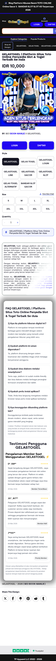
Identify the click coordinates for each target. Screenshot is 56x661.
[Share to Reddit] (35, 598)
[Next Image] (51, 102)
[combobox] (27, 31)
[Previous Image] (5, 102)
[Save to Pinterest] (28, 598)
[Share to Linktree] (20, 598)
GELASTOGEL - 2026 (24, 584)
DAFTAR (42, 145)
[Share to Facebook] (13, 598)
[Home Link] (18, 22)
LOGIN (37, 24)
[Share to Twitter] (5, 598)
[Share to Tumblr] (43, 598)
